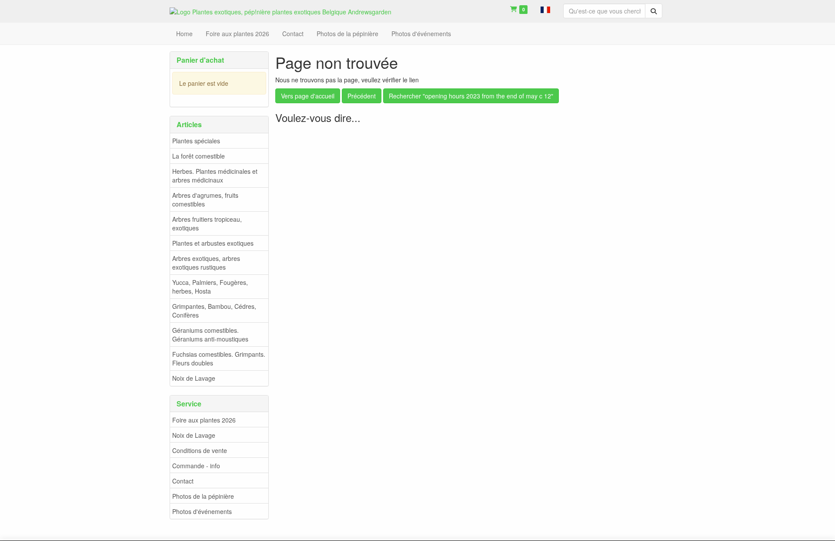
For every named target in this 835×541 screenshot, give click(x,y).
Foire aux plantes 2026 (204, 420)
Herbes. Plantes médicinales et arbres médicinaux (214, 175)
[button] (545, 8)
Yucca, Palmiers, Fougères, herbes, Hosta (210, 286)
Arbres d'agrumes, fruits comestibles (205, 199)
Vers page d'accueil (307, 95)
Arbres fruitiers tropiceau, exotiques (207, 223)
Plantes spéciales (196, 140)
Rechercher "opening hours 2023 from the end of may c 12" (471, 95)
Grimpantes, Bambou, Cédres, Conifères (214, 310)
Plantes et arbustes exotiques (213, 243)
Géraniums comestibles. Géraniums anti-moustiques (210, 334)
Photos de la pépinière (203, 496)
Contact (183, 481)
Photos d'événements (202, 511)
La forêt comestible (198, 156)
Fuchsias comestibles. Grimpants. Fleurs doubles (218, 358)
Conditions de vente (199, 450)
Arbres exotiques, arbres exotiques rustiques (206, 262)
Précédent (361, 95)
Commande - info (196, 465)
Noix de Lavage (193, 378)
